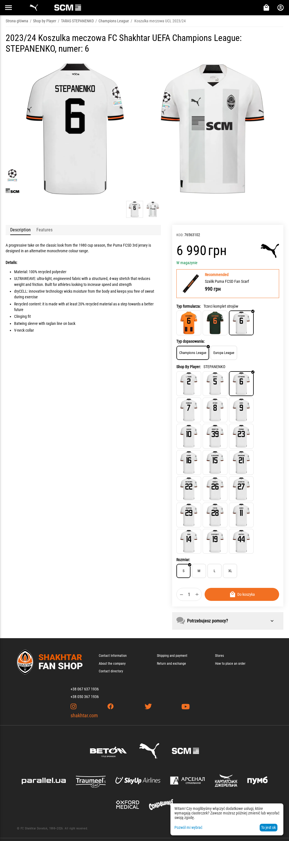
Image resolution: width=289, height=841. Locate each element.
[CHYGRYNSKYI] (215, 541)
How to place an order (230, 664)
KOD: (179, 235)
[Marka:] (270, 251)
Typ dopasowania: (190, 341)
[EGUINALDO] (188, 409)
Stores (219, 656)
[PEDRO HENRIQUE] (241, 436)
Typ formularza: (188, 306)
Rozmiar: (183, 559)
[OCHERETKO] (241, 488)
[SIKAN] (188, 541)
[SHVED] (241, 409)
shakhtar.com (84, 715)
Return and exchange (171, 664)
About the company (112, 664)
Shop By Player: (188, 366)
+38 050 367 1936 (85, 696)
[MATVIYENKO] (188, 488)
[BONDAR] (215, 383)
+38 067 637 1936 (85, 689)
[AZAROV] (188, 462)
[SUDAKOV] (188, 436)
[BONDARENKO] (241, 462)
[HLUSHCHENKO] (215, 462)
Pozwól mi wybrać (188, 827)
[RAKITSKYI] (241, 541)
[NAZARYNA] (188, 515)
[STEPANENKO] (241, 383)
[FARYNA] (215, 515)
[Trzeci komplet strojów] (241, 322)
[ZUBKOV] (241, 515)
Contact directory (111, 671)
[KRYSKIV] (215, 409)
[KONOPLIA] (215, 488)
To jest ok (268, 827)
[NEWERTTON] (215, 436)
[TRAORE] (188, 383)
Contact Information (113, 656)
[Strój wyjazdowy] (215, 322)
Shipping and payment (172, 656)
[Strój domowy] (188, 322)
